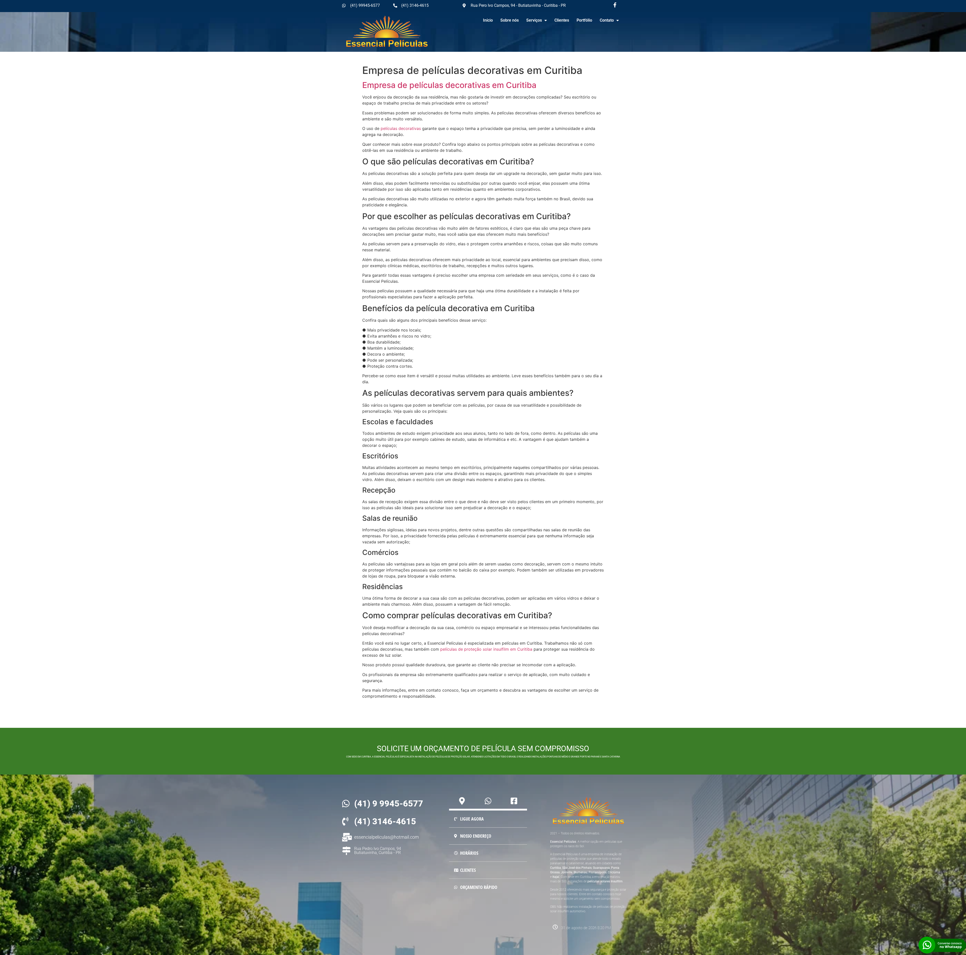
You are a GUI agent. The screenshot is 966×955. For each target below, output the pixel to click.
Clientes (561, 20)
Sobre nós (509, 20)
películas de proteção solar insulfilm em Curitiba (486, 649)
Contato (607, 20)
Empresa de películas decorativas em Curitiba (449, 85)
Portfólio (584, 20)
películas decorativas (400, 128)
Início (488, 20)
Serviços (534, 20)
